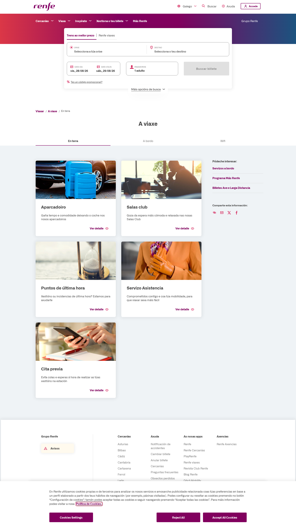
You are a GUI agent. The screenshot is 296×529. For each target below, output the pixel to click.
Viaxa (62, 21)
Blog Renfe (191, 474)
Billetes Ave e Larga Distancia (231, 187)
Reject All (178, 517)
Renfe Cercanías (194, 450)
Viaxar (40, 111)
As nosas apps (193, 436)
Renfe (187, 444)
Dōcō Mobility (192, 480)
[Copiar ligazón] (214, 213)
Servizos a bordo (223, 168)
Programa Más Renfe (226, 178)
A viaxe (52, 111)
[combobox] (101, 51)
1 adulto (139, 70)
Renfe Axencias (227, 444)
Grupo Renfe (249, 21)
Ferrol (121, 474)
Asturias (123, 444)
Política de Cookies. (89, 503)
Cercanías (42, 21)
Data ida (79, 67)
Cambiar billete (160, 454)
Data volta (106, 67)
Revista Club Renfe (196, 468)
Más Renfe (140, 21)
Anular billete (159, 460)
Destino (158, 48)
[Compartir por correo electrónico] (222, 213)
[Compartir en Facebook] (237, 213)
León (121, 480)
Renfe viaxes (107, 35)
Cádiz (121, 456)
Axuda (231, 6)
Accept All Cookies (224, 517)
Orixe (76, 48)
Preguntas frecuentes (164, 472)
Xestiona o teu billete (109, 21)
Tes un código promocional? (86, 82)
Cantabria (124, 462)
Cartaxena (124, 468)
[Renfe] (44, 7)
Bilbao (122, 450)
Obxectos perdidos (163, 478)
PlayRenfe (190, 456)
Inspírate (81, 21)
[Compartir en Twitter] (229, 213)
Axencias (223, 436)
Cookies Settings (71, 517)
